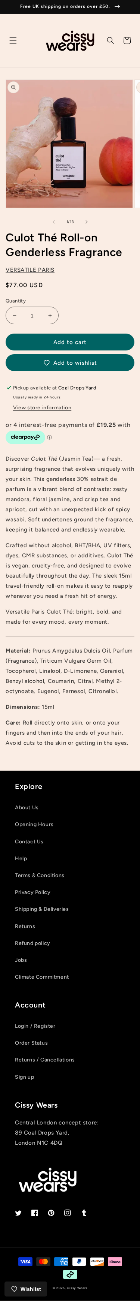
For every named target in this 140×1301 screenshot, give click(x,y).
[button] (13, 40)
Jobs (21, 960)
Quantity (16, 301)
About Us (27, 807)
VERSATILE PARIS (30, 269)
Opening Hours (34, 824)
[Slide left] (54, 222)
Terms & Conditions (40, 875)
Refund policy (32, 943)
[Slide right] (86, 222)
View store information (42, 407)
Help (21, 858)
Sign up (24, 1077)
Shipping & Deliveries (42, 909)
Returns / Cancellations (45, 1060)
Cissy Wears (77, 1288)
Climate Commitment (42, 977)
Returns (25, 926)
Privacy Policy (32, 892)
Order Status (31, 1043)
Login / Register (35, 1026)
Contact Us (29, 841)
